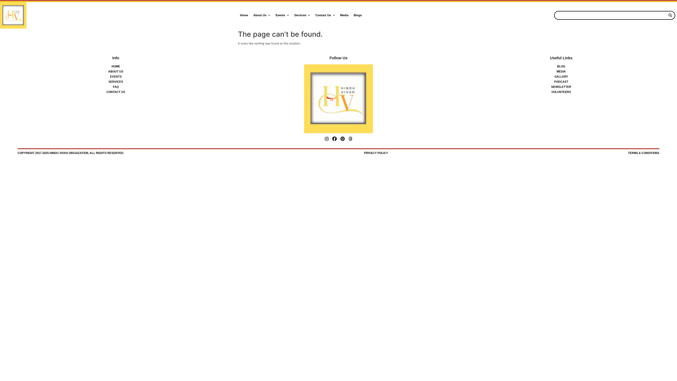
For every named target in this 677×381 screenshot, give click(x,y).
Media (344, 15)
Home (244, 15)
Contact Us (323, 15)
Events (280, 15)
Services (300, 15)
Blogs (358, 15)
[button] (262, 15)
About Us (259, 15)
